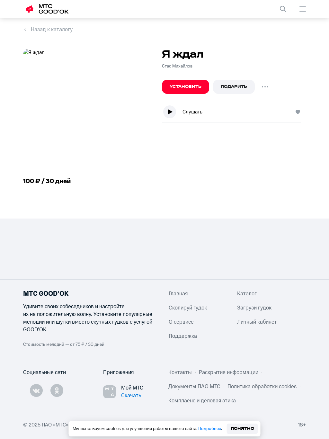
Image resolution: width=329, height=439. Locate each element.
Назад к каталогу (52, 29)
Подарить (234, 86)
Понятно (242, 428)
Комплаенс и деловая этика (202, 401)
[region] (234, 113)
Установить (185, 86)
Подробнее (209, 428)
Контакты (180, 372)
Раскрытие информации (228, 372)
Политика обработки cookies (262, 386)
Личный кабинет (257, 322)
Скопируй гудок (188, 308)
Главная (178, 294)
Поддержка (183, 336)
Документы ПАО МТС (194, 386)
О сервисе (181, 322)
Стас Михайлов (177, 66)
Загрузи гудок (254, 308)
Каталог (247, 294)
